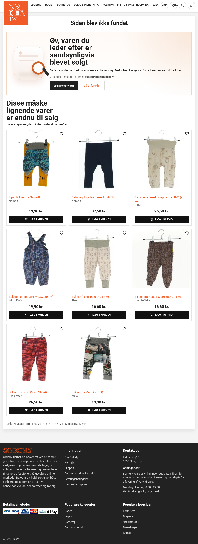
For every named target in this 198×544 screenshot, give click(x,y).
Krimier (127, 532)
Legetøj (69, 516)
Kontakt (69, 462)
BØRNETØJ (63, 4)
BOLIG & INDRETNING (86, 4)
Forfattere (129, 510)
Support (69, 468)
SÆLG (174, 4)
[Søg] (182, 5)
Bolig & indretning (75, 527)
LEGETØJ (36, 4)
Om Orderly (71, 457)
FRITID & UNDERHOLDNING (133, 4)
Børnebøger (130, 527)
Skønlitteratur (131, 522)
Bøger (68, 510)
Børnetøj (70, 522)
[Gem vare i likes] (62, 134)
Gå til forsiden (92, 85)
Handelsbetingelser (76, 484)
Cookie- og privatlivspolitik (80, 473)
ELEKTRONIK (160, 4)
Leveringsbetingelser (77, 479)
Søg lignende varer (64, 85)
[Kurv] (191, 5)
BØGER (49, 4)
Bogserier (128, 516)
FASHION (108, 4)
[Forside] (16, 6)
